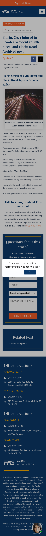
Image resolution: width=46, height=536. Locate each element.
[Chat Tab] (23, 268)
